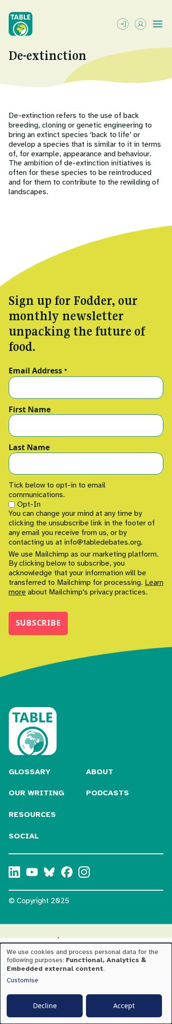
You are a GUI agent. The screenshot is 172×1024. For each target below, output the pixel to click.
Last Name (29, 448)
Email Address (38, 371)
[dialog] (86, 983)
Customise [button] (22, 980)
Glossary (30, 772)
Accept (124, 1005)
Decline (45, 1005)
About (99, 772)
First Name (30, 410)
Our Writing (36, 793)
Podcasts (107, 793)
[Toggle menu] (157, 24)
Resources (32, 814)
